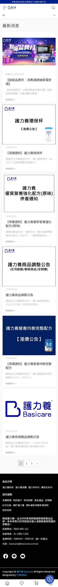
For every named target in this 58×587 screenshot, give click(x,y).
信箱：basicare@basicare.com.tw (20, 543)
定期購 (48, 500)
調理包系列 (46, 487)
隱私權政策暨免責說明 (37, 505)
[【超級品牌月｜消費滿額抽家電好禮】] (29, 51)
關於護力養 (18, 505)
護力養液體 (21, 487)
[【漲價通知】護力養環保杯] (29, 124)
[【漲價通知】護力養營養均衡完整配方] (29, 335)
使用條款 (6, 510)
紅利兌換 (6, 505)
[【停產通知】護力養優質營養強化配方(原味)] (29, 193)
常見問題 (28, 500)
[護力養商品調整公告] (29, 266)
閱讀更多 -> (11, 99)
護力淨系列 (33, 487)
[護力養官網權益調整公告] (29, 408)
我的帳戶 (17, 500)
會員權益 (38, 500)
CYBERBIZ (21, 574)
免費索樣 (6, 500)
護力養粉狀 (8, 487)
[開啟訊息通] (49, 579)
